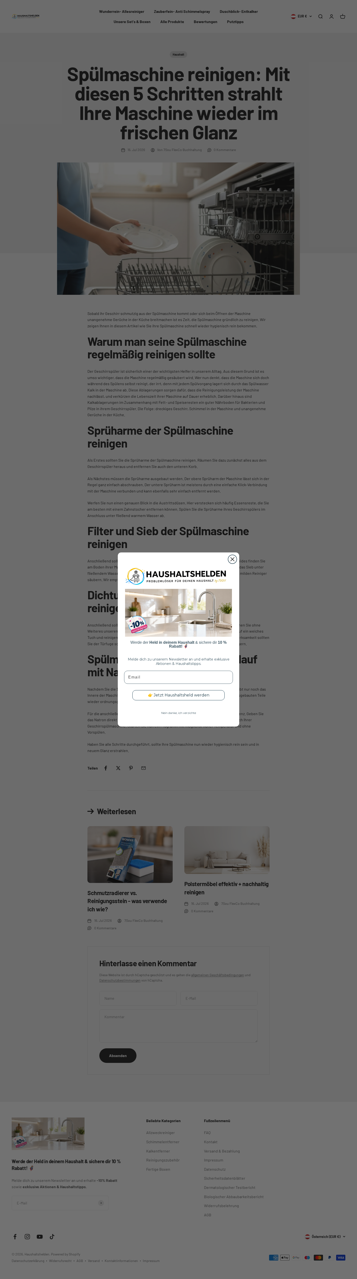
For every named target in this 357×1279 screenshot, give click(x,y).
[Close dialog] (232, 559)
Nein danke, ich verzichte (178, 713)
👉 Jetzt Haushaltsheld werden (178, 695)
